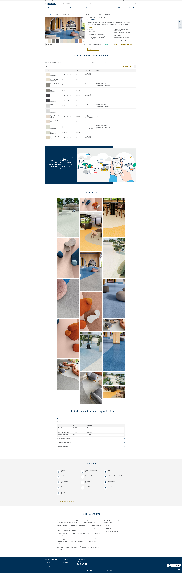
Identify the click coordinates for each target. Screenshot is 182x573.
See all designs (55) (81, 44)
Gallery (81, 14)
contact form (127, 0)
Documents (99, 14)
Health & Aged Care (110, 534)
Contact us (48, 562)
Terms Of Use (80, 570)
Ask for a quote (64, 562)
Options (56, 14)
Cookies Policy (99, 570)
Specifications (89, 14)
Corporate (72, 570)
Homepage (48, 10)
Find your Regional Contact (119, 0)
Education (107, 525)
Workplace (108, 528)
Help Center (48, 566)
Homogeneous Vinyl (58, 10)
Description (48, 14)
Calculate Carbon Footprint (68, 14)
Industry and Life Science (111, 531)
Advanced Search (95, 3)
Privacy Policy (89, 570)
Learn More (108, 14)
